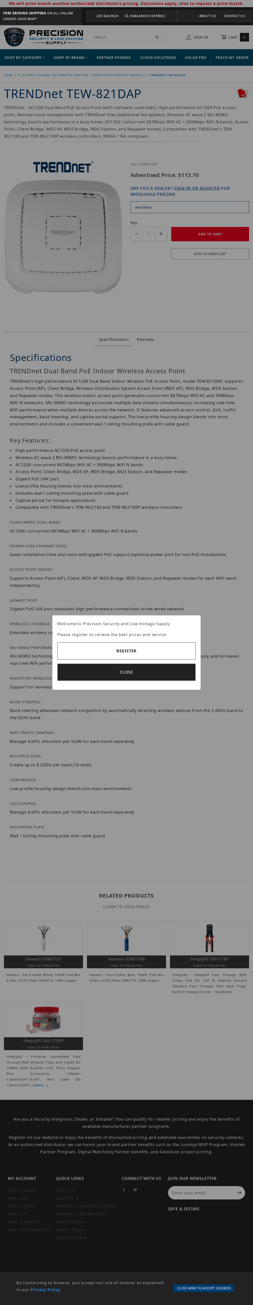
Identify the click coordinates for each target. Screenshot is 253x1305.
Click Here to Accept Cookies (204, 1288)
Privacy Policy (45, 1289)
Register (126, 651)
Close (126, 672)
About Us (207, 16)
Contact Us (234, 16)
